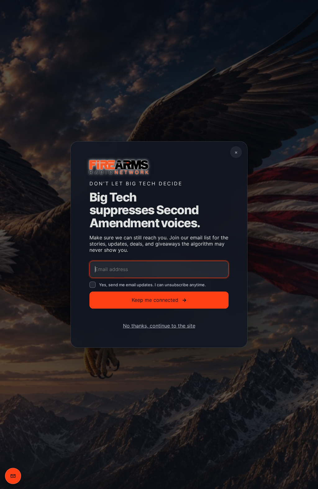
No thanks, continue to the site (159, 326)
